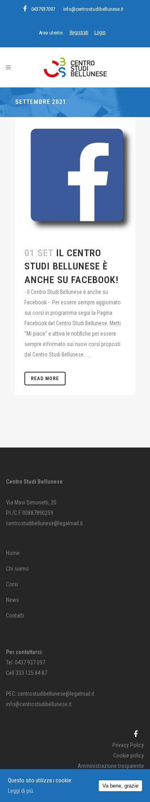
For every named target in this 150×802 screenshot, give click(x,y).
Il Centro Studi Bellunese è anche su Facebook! (71, 266)
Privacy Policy (128, 745)
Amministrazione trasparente (111, 766)
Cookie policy (128, 755)
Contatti (15, 615)
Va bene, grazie (120, 786)
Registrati (79, 32)
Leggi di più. (21, 791)
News (12, 600)
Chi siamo (17, 568)
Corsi (12, 584)
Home (13, 553)
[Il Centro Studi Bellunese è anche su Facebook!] (75, 177)
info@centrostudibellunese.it (93, 9)
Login (100, 32)
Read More (45, 378)
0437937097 (43, 9)
